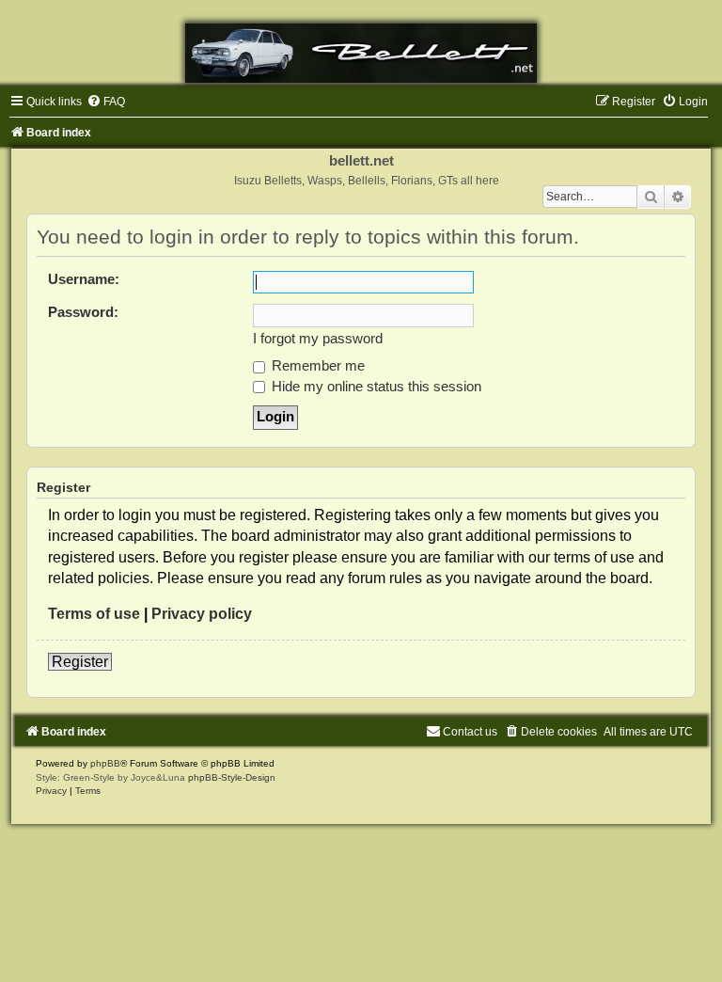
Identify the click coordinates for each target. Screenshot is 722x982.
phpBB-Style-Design (231, 777)
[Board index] (361, 53)
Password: (83, 312)
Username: (83, 279)
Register (80, 662)
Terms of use (94, 614)
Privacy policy (201, 614)
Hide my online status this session (374, 386)
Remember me (316, 365)
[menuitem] (105, 101)
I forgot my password (318, 338)
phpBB (105, 763)
